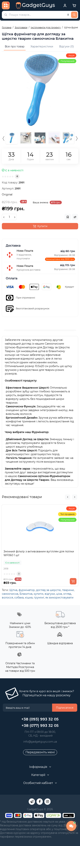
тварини (68, 590)
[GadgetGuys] (35, 5)
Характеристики (42, 46)
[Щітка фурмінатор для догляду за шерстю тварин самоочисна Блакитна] (40, 90)
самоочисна (10, 593)
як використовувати (59, 597)
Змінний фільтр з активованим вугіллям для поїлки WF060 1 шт (39, 553)
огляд (67, 593)
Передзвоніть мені (40, 752)
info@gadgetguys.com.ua (40, 741)
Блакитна (26, 593)
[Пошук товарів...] (74, 15)
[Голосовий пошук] (68, 14)
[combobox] (40, 15)
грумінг (39, 597)
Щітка (13, 590)
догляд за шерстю (48, 590)
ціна (59, 593)
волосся (7, 597)
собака (19, 597)
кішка (29, 597)
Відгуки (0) (66, 46)
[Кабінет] (65, 5)
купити (38, 593)
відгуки (50, 593)
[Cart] (74, 5)
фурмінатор (27, 590)
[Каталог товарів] (6, 5)
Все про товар (15, 46)
